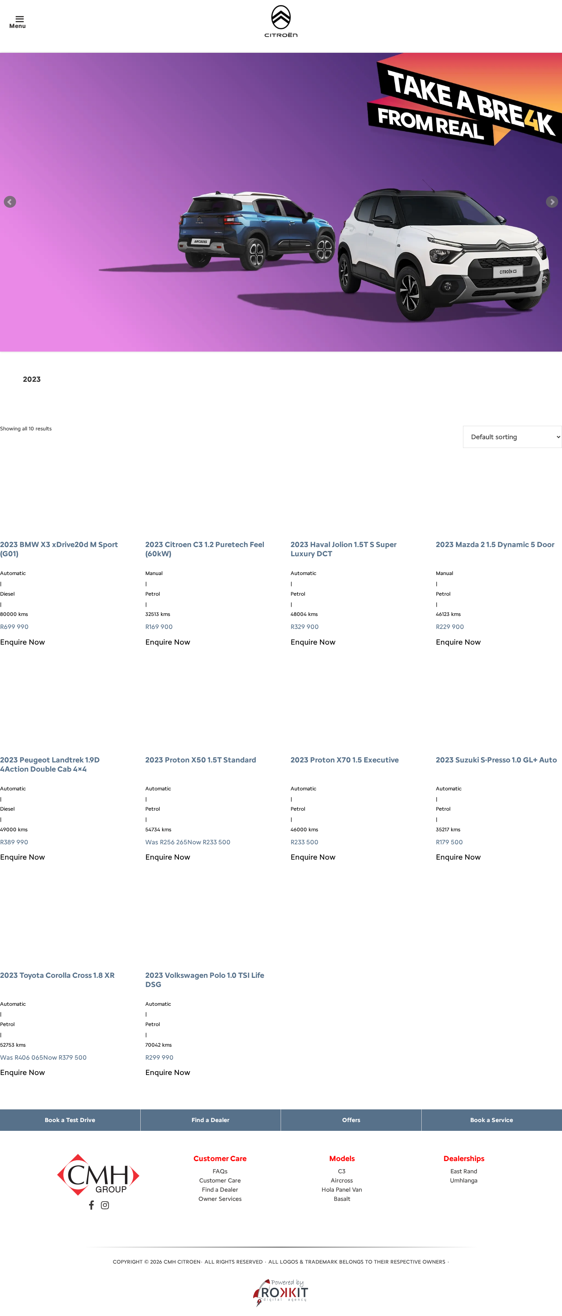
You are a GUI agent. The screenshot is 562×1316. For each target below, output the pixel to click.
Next (552, 202)
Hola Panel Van (342, 1189)
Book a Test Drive (70, 1120)
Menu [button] (17, 25)
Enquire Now (22, 642)
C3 (342, 1171)
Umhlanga (464, 1180)
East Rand (463, 1171)
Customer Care (220, 1180)
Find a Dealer (210, 1120)
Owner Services (220, 1198)
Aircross (342, 1180)
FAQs (220, 1171)
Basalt (342, 1198)
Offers (351, 1120)
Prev (10, 202)
